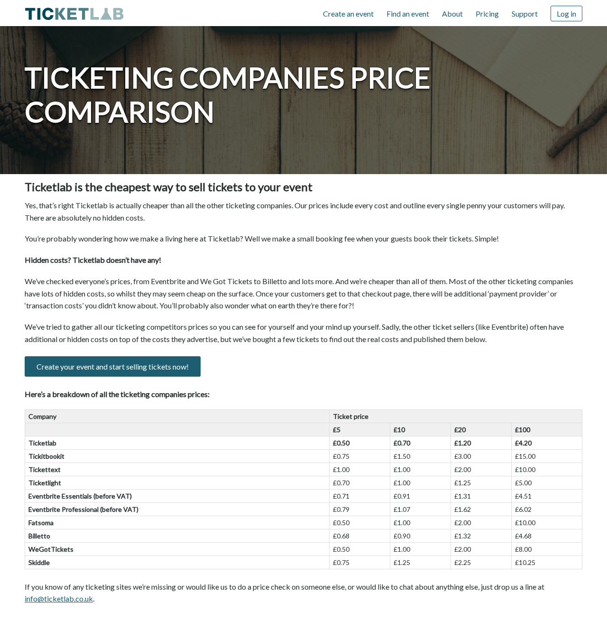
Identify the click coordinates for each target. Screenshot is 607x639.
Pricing (487, 13)
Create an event (348, 13)
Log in (566, 13)
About (452, 13)
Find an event (407, 13)
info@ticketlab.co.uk (59, 598)
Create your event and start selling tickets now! (113, 366)
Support (525, 13)
